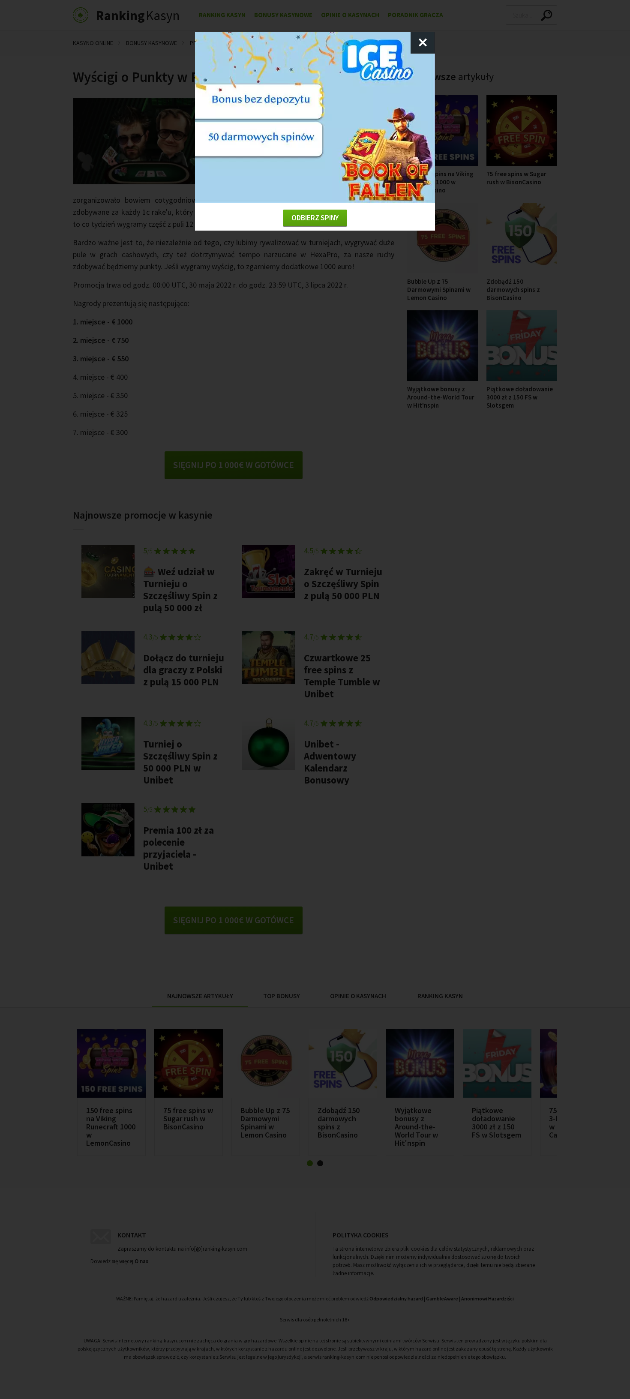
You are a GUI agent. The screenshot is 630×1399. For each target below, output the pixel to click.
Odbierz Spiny (315, 217)
